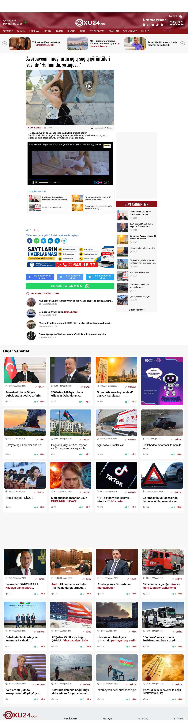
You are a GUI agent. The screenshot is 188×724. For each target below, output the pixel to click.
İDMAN (59, 31)
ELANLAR (114, 31)
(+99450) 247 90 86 (12, 24)
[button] (183, 44)
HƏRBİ (47, 31)
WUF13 (145, 31)
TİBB (82, 31)
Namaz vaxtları (156, 19)
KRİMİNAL (34, 31)
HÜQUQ (71, 31)
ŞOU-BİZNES (130, 31)
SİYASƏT (8, 31)
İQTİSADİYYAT (96, 31)
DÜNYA (21, 31)
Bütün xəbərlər (136, 310)
